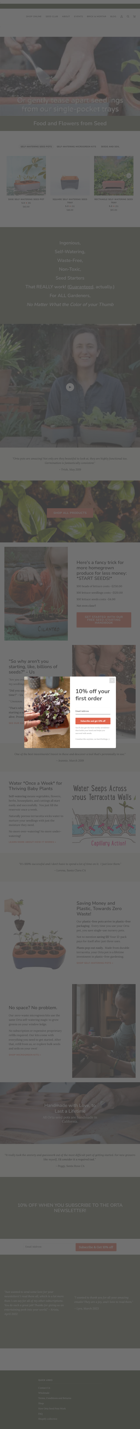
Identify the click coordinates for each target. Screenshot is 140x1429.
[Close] (112, 680)
